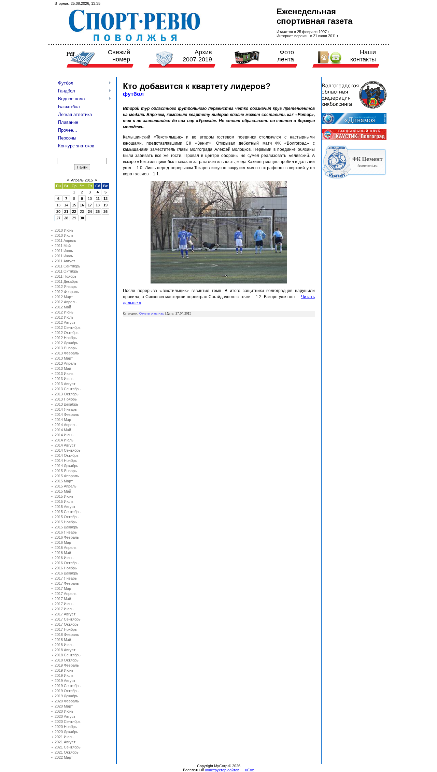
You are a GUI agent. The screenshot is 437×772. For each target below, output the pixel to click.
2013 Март (64, 358)
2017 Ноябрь (66, 629)
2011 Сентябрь (67, 266)
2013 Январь (66, 348)
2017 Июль (64, 609)
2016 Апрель (65, 547)
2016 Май (63, 553)
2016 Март (64, 542)
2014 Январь (66, 409)
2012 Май (63, 307)
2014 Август (65, 445)
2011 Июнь (64, 251)
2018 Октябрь (67, 660)
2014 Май (63, 430)
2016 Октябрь (67, 563)
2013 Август (65, 384)
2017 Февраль (67, 583)
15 (74, 205)
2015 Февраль (67, 476)
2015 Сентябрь (68, 512)
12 (105, 198)
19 (105, 205)
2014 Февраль (67, 414)
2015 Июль (64, 501)
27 (58, 218)
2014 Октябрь (67, 455)
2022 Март (64, 757)
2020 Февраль (67, 701)
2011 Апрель (65, 240)
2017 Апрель (65, 594)
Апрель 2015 (82, 180)
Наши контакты (363, 56)
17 (90, 205)
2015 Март (64, 481)
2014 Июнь (64, 435)
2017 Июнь (64, 604)
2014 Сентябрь (68, 450)
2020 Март (64, 706)
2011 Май (63, 246)
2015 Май (63, 491)
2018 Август (65, 650)
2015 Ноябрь (66, 522)
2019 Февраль (67, 665)
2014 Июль (64, 440)
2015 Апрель (65, 486)
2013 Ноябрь (66, 399)
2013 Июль (64, 379)
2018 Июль (64, 645)
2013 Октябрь (67, 394)
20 (58, 211)
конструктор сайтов (222, 770)
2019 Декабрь (66, 696)
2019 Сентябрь (68, 686)
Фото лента (285, 56)
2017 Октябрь (67, 624)
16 (82, 205)
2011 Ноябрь (65, 276)
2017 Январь (66, 578)
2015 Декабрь (66, 527)
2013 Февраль (67, 353)
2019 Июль (64, 675)
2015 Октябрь (67, 517)
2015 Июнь (64, 496)
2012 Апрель (65, 302)
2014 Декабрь (66, 466)
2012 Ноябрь (66, 338)
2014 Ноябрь (66, 460)
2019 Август (65, 681)
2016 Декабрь (66, 573)
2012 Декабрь (66, 343)
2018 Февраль (67, 634)
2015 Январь (66, 471)
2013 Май (63, 368)
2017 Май (63, 599)
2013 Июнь (64, 374)
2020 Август (65, 716)
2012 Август (65, 322)
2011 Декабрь (66, 281)
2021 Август (65, 742)
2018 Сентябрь (68, 655)
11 (98, 198)
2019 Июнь (64, 670)
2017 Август (65, 614)
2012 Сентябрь (68, 327)
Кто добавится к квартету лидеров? (197, 86)
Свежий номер (119, 56)
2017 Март (64, 588)
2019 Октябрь (67, 691)
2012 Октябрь (67, 333)
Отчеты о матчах (151, 313)
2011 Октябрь (66, 271)
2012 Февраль (67, 292)
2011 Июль (64, 256)
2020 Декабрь (66, 732)
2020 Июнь (64, 711)
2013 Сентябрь (68, 389)
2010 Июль (64, 235)
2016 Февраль (67, 537)
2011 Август (65, 261)
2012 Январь (66, 287)
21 (66, 211)
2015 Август (65, 507)
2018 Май (63, 640)
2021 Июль (64, 737)
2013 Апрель (65, 363)
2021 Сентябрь (68, 747)
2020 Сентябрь (68, 721)
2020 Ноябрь (66, 727)
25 (98, 211)
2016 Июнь (64, 558)
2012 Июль (64, 317)
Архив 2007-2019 (197, 56)
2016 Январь (66, 532)
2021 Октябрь (67, 752)
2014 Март (64, 420)
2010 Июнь (64, 230)
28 (66, 218)
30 (82, 218)
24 (90, 211)
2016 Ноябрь (66, 568)
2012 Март (64, 297)
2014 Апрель (65, 425)
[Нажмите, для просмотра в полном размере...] (219, 282)
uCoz (249, 770)
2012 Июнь (64, 312)
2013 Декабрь (66, 404)
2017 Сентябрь (68, 619)
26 (105, 211)
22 (74, 211)
